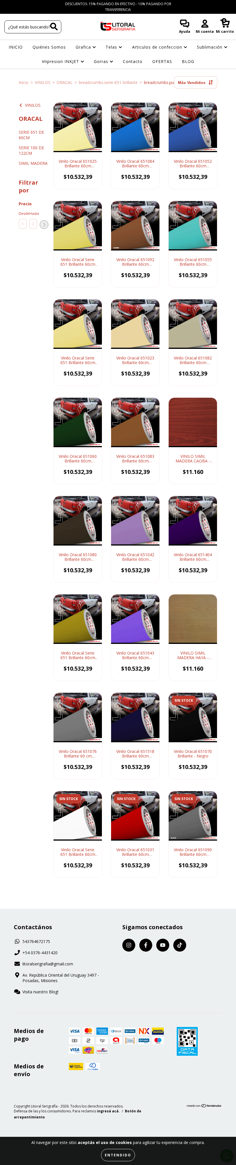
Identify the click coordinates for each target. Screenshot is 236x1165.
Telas (112, 47)
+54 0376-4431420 (40, 952)
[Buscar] (54, 26)
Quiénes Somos (49, 47)
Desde (23, 213)
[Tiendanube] (204, 1106)
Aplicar (44, 224)
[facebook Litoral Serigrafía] (17, 4)
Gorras (102, 61)
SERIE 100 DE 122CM (31, 150)
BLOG (188, 61)
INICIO (16, 47)
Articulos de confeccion (158, 47)
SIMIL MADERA (33, 163)
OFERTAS (162, 61)
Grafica (84, 47)
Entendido (118, 1155)
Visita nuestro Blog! (40, 991)
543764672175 (36, 941)
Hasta (33, 213)
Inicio (23, 82)
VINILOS (42, 82)
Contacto (132, 61)
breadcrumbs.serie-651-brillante (108, 82)
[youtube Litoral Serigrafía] (26, 4)
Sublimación (210, 47)
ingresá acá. (108, 1111)
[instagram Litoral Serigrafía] (8, 4)
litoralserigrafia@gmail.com (47, 964)
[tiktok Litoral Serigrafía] (34, 4)
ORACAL (65, 82)
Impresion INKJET (61, 61)
